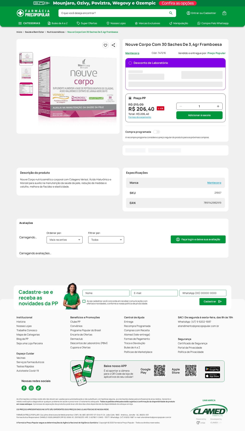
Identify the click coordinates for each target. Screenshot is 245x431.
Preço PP (139, 98)
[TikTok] (38, 388)
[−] (180, 106)
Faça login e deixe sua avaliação (201, 239)
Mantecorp (214, 182)
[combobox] (117, 13)
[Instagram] (31, 388)
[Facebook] (24, 388)
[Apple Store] (212, 375)
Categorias (31, 23)
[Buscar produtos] (172, 13)
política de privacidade (136, 303)
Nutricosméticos (56, 31)
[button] (201, 13)
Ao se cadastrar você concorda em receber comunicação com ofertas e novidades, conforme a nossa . (117, 302)
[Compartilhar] (113, 45)
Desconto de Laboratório (151, 63)
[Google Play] (212, 368)
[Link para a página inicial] (19, 32)
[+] (218, 106)
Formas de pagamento (139, 117)
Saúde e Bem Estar (34, 31)
